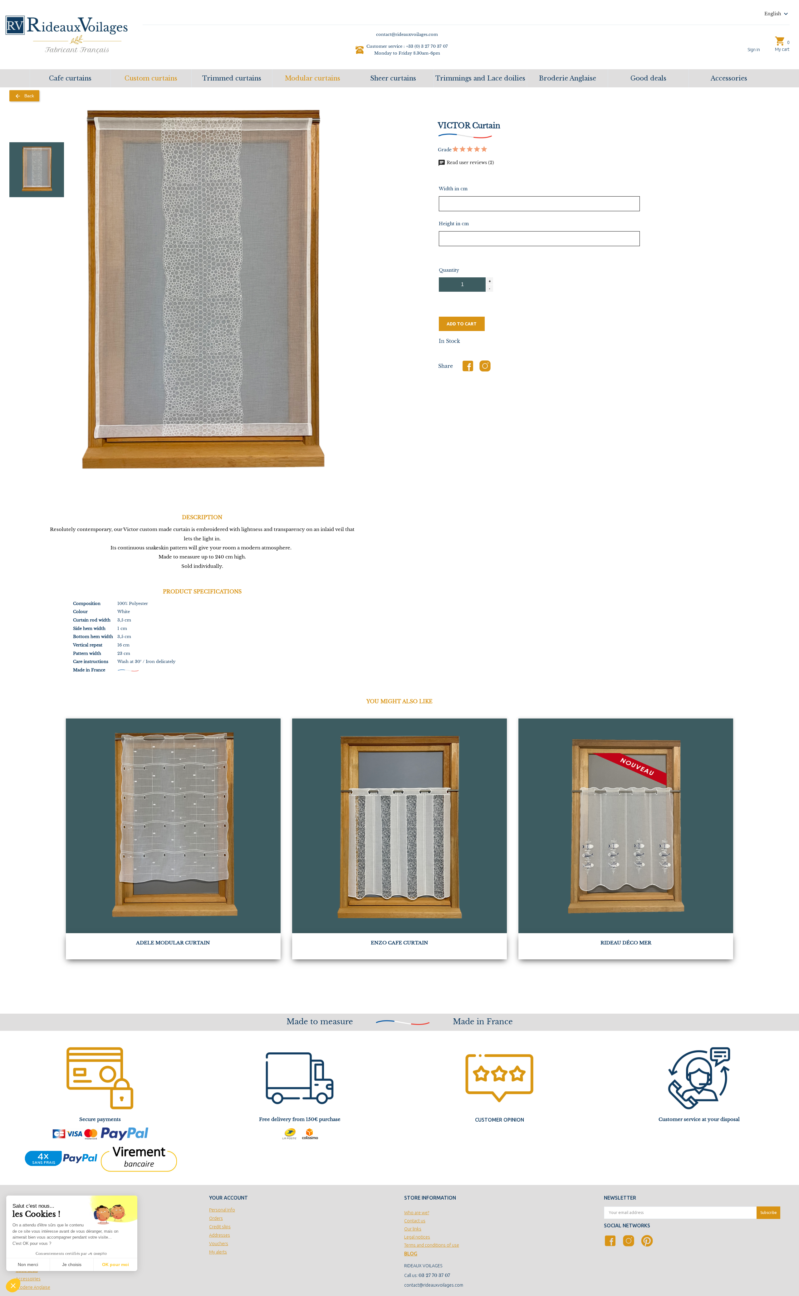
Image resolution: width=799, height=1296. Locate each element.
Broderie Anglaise (567, 78)
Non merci (28, 1264)
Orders (216, 1218)
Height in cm (454, 224)
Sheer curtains (393, 78)
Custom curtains (151, 78)
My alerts (218, 1252)
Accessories (729, 78)
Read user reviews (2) (466, 162)
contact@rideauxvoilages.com (433, 1285)
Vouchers (218, 1243)
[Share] (468, 366)
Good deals (648, 78)
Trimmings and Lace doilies (480, 78)
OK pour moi (115, 1264)
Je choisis (71, 1264)
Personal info (222, 1209)
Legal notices (417, 1237)
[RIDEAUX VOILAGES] (67, 34)
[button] (13, 1285)
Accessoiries (28, 1278)
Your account (228, 1198)
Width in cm (453, 189)
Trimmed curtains (231, 78)
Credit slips (220, 1226)
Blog (410, 1253)
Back (24, 96)
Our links (412, 1228)
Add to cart (462, 323)
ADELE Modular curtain (173, 943)
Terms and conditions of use (431, 1245)
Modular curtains (312, 78)
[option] (36, 169)
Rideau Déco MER (625, 943)
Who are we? (416, 1212)
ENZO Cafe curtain (399, 943)
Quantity (449, 270)
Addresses (219, 1235)
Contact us (414, 1220)
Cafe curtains (70, 78)
